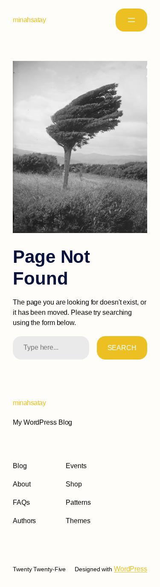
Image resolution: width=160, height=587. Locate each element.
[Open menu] (131, 20)
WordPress (130, 569)
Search (122, 347)
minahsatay (29, 19)
